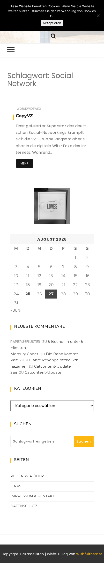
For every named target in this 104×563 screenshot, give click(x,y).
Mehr (25, 163)
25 (28, 293)
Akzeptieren (52, 23)
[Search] (53, 35)
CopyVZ (24, 115)
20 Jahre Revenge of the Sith (51, 360)
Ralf (13, 360)
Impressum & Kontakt (32, 496)
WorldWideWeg (29, 109)
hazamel (18, 366)
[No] (98, 15)
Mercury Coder (24, 354)
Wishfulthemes (89, 554)
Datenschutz (23, 506)
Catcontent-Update (52, 366)
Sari (13, 372)
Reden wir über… (28, 476)
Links (15, 486)
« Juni (16, 310)
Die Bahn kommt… (63, 354)
